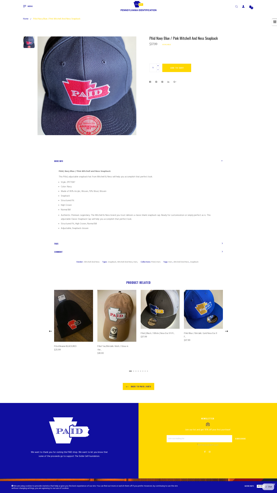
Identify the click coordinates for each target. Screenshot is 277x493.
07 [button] (145, 371)
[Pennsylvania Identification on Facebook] (204, 452)
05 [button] (140, 371)
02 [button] (133, 371)
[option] (29, 42)
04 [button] (138, 371)
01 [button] (130, 371)
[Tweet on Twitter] (156, 82)
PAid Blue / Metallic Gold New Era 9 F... (200, 335)
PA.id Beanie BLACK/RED (65, 346)
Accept (261, 486)
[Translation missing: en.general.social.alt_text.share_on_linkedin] (168, 82)
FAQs (56, 243)
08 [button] (147, 371)
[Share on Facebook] (151, 82)
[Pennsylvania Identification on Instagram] (209, 452)
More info (58, 161)
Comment (58, 252)
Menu (30, 6)
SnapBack (194, 262)
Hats (170, 262)
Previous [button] (50, 331)
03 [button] (135, 371)
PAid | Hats (155, 262)
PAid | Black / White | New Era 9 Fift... (158, 333)
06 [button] (142, 371)
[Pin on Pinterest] (162, 82)
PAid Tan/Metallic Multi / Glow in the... (112, 348)
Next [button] (226, 331)
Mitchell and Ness (91, 262)
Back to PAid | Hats (140, 386)
